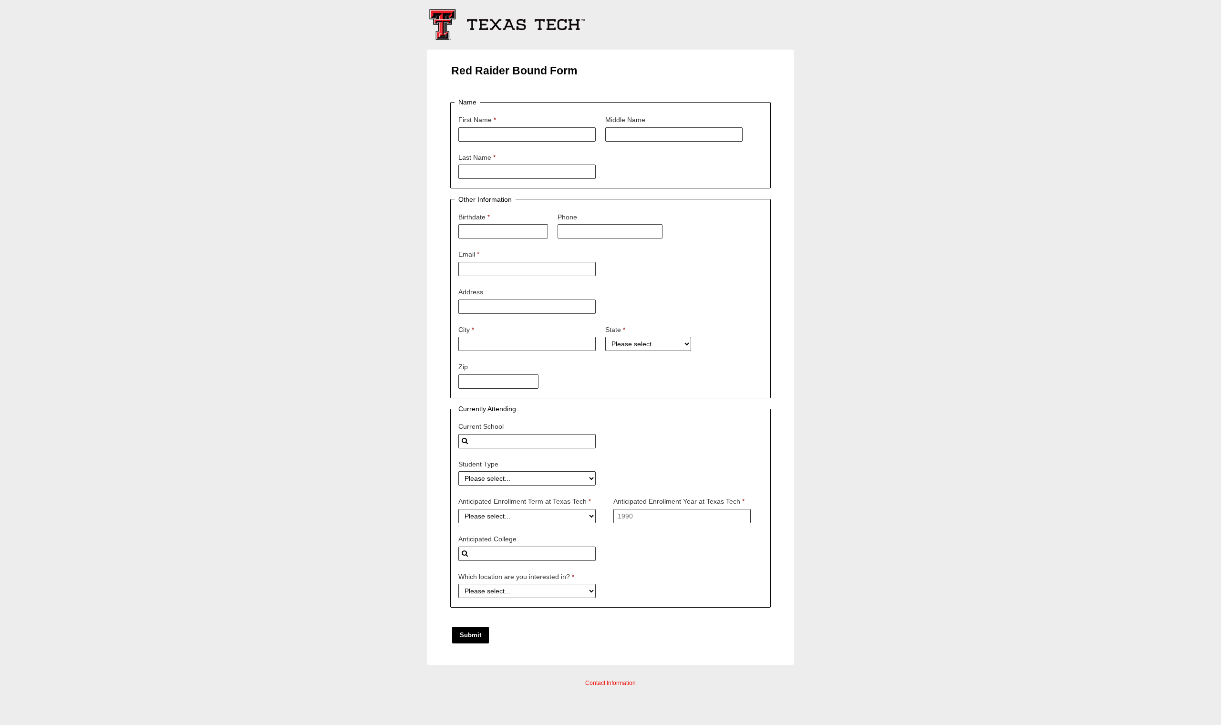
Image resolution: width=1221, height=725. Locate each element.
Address (470, 292)
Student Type (478, 464)
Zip (463, 367)
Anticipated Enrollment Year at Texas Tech (676, 501)
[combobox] (527, 441)
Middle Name (625, 120)
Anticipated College (487, 539)
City (464, 329)
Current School (481, 426)
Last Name (474, 157)
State (613, 329)
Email (466, 254)
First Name (475, 120)
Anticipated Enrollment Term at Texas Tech (522, 501)
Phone (567, 217)
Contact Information (610, 683)
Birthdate (472, 217)
